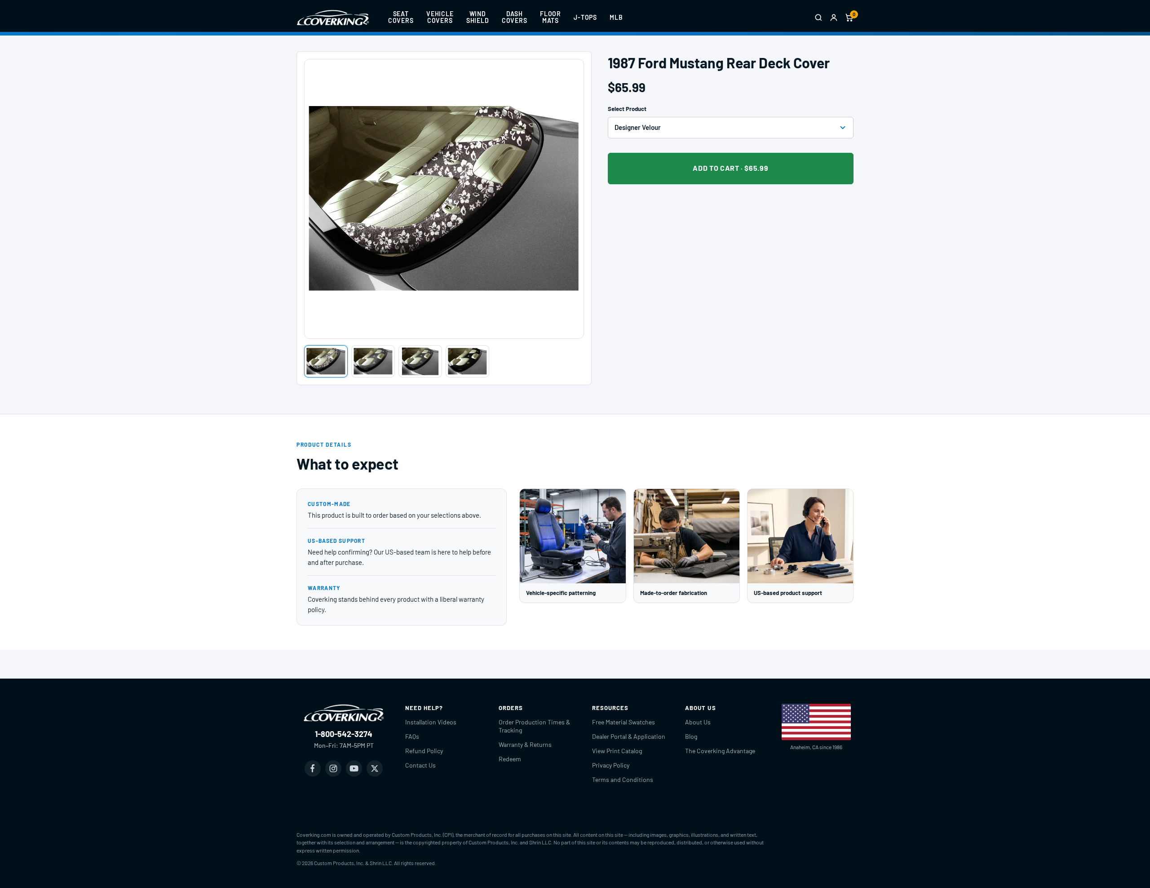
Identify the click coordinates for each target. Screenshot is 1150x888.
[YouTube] (354, 768)
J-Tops (585, 17)
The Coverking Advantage (720, 751)
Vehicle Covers (440, 17)
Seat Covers (401, 17)
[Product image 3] (420, 361)
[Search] (818, 17)
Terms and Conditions (622, 779)
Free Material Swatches (623, 722)
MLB (616, 17)
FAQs (412, 736)
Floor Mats (550, 17)
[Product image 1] (326, 361)
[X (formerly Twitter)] (375, 768)
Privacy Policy (610, 765)
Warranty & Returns (525, 744)
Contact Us (420, 765)
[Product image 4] (467, 361)
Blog (691, 736)
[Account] (833, 17)
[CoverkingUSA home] (332, 17)
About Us (698, 722)
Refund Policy (424, 751)
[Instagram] (333, 768)
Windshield (477, 17)
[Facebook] (313, 768)
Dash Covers (514, 17)
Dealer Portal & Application (628, 736)
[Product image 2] (373, 361)
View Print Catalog (617, 751)
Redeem (510, 759)
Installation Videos (430, 722)
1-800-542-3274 (343, 734)
